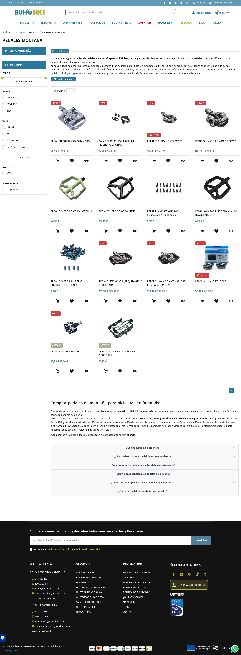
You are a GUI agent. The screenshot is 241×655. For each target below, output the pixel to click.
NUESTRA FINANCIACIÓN (89, 592)
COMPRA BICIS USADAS (88, 577)
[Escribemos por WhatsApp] (234, 648)
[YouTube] (170, 2)
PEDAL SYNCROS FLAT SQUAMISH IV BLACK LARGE (216, 213)
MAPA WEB (129, 602)
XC (8, 133)
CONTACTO (128, 612)
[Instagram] (175, 2)
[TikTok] (181, 2)
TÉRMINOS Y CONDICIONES (137, 582)
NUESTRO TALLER (85, 607)
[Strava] (186, 2)
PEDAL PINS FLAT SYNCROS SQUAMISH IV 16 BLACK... (162, 213)
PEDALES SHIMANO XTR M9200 (164, 141)
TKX (9, 110)
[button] (3, 638)
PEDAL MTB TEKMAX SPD (65, 351)
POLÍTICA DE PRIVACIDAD (136, 592)
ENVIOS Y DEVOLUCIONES (136, 572)
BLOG (126, 607)
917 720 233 (198, 2)
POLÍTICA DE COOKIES (134, 587)
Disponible (13, 189)
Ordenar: (60, 90)
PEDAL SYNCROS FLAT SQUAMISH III (71, 211)
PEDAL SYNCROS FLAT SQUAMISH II (119, 211)
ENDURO (11, 126)
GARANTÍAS (82, 582)
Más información (63, 79)
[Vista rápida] (86, 161)
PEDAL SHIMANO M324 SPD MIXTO (70, 141)
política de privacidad (88, 549)
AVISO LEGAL (130, 577)
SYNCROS (12, 104)
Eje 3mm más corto (17, 147)
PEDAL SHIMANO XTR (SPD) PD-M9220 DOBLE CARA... (120, 283)
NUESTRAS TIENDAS (41, 564)
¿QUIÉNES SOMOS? (133, 597)
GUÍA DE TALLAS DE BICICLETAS (93, 587)
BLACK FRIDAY (83, 612)
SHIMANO (12, 97)
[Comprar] (57, 160)
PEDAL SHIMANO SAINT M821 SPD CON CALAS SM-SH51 (166, 283)
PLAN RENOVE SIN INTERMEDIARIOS (26, 3)
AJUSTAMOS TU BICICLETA (90, 597)
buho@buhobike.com (220, 2)
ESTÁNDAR (12, 140)
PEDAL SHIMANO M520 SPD (210, 281)
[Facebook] (164, 2)
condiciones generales (58, 549)
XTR (9, 173)
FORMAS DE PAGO (85, 572)
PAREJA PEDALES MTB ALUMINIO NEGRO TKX (117, 353)
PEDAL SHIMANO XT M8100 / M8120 (215, 141)
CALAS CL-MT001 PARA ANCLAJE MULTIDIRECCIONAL (117, 143)
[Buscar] (172, 12)
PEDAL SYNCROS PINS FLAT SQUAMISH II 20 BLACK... (66, 283)
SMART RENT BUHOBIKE (89, 602)
